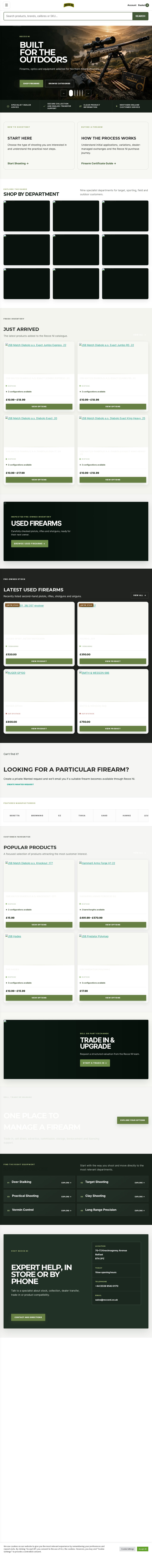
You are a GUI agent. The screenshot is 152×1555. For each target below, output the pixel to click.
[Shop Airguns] (76, 249)
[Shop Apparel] (125, 283)
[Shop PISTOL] (27, 216)
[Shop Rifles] (76, 216)
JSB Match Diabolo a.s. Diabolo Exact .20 (33, 451)
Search (140, 16)
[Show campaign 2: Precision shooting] (74, 93)
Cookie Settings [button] (127, 1549)
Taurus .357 (87, 638)
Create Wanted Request (20, 784)
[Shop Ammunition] (27, 249)
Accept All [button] (143, 1549)
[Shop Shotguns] (125, 216)
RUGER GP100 (14, 705)
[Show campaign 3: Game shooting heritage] (77, 93)
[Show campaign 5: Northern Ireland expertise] (82, 93)
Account (132, 5)
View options (39, 407)
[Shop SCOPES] (125, 249)
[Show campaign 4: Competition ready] (79, 93)
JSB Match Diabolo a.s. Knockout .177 (31, 896)
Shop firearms (31, 84)
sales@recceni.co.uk (106, 1300)
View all (139, 335)
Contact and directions (28, 1317)
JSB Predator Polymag (95, 969)
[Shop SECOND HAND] (76, 283)
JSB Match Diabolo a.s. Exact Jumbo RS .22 (108, 378)
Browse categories (59, 84)
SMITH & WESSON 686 (93, 705)
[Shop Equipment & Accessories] (27, 283)
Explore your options (132, 1120)
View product (39, 661)
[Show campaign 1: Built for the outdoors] (71, 93)
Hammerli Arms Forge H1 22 (98, 896)
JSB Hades (12, 969)
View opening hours (105, 1272)
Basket (143, 5)
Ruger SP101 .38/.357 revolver (25, 638)
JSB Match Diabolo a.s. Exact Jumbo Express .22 (38, 378)
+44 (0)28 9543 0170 (106, 1286)
